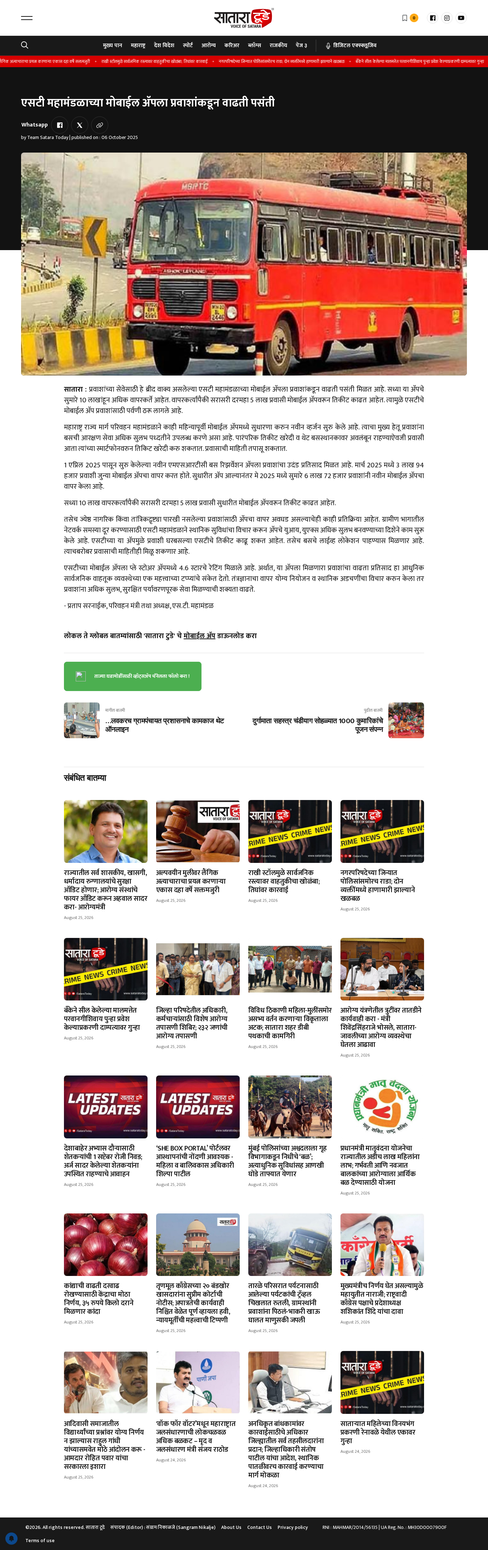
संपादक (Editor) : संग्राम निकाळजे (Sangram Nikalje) (162, 1527)
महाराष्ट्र (138, 45)
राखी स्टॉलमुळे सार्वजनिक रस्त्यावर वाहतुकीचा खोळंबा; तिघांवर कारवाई (133, 61)
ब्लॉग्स (254, 45)
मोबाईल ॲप (199, 636)
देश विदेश (164, 45)
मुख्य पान (112, 45)
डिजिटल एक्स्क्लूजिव (355, 45)
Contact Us (259, 1527)
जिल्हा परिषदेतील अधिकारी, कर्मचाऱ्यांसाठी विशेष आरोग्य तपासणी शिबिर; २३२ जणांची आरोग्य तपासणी (192, 1023)
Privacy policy (293, 1527)
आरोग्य (208, 45)
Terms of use (40, 1540)
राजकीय (278, 45)
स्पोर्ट (188, 45)
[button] (27, 18)
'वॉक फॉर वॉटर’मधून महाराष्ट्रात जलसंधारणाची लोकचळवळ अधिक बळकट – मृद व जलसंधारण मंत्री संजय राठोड (195, 1437)
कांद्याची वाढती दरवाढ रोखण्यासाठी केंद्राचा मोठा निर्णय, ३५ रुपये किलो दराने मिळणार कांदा (98, 1299)
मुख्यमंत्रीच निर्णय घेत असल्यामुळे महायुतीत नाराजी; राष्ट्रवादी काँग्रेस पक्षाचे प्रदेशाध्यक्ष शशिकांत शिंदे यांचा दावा (381, 1299)
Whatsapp (34, 125)
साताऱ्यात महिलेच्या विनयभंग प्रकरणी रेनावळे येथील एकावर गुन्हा (377, 1432)
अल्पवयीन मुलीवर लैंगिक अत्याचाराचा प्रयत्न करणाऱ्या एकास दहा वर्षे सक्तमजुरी (190, 881)
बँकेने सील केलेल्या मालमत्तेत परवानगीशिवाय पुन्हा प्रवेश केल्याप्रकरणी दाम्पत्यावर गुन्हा (398, 61)
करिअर (231, 45)
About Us (231, 1527)
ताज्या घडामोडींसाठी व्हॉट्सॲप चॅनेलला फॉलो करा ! (142, 676)
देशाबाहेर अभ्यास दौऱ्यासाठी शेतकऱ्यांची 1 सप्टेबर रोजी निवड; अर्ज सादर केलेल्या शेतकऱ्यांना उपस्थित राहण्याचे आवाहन (103, 1161)
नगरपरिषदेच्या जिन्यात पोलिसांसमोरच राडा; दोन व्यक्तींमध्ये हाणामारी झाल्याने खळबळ (260, 61)
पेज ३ (301, 45)
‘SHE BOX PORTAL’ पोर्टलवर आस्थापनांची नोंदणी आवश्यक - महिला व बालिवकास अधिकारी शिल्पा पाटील (195, 1161)
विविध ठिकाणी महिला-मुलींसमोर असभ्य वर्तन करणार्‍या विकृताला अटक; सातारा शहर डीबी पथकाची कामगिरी (290, 1023)
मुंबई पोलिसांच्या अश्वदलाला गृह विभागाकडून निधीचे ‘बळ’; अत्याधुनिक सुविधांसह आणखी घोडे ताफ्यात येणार (287, 1161)
